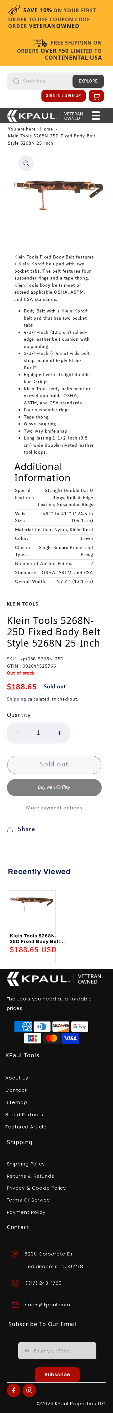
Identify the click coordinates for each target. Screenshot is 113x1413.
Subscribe (57, 1374)
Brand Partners (24, 1114)
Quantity (19, 715)
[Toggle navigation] (96, 116)
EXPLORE (88, 81)
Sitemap (16, 1102)
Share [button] (26, 829)
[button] (95, 96)
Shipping (16, 699)
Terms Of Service (28, 1200)
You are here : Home (30, 129)
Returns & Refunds (30, 1176)
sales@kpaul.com (47, 1304)
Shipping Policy (26, 1163)
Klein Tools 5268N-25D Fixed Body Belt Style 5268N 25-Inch (51, 139)
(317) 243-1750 (43, 1283)
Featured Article (25, 1126)
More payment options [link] (54, 808)
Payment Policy (26, 1212)
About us (16, 1077)
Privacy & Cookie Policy (36, 1188)
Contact (16, 1090)
